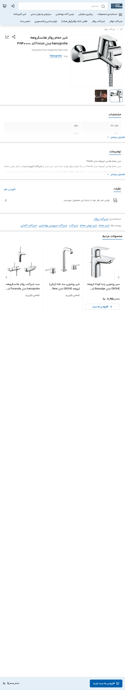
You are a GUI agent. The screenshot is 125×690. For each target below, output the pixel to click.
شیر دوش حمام (88, 225)
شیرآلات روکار (109, 29)
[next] (6, 277)
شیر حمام (104, 225)
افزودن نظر (9, 189)
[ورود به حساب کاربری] (13, 6)
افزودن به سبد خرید (104, 683)
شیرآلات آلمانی (29, 225)
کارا (121, 29)
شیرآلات (73, 225)
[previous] (119, 277)
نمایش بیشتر (118, 137)
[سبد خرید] (5, 6)
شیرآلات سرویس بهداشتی (53, 225)
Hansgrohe (56, 56)
